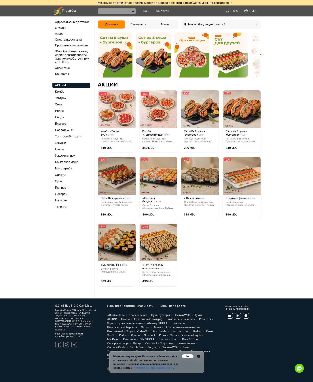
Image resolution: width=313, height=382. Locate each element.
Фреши (135, 335)
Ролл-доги (206, 319)
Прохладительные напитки (182, 327)
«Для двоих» (192, 198)
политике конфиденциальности (153, 367)
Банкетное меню (66, 162)
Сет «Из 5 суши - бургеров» (236, 133)
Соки (209, 331)
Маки (157, 327)
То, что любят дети (68, 136)
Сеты (58, 104)
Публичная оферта (172, 306)
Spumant (149, 335)
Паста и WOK (64, 130)
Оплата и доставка (68, 39)
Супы (58, 181)
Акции (59, 33)
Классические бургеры (122, 327)
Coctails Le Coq (155, 343)
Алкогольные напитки (182, 343)
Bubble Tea (136, 347)
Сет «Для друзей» (112, 198)
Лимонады (178, 323)
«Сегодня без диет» (148, 199)
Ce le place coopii (118, 343)
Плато (59, 149)
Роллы (59, 111)
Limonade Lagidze (191, 335)
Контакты (62, 74)
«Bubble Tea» (116, 315)
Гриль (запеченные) (130, 323)
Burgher (152, 347)
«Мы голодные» (111, 264)
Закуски (60, 143)
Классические (137, 315)
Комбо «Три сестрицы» (153, 133)
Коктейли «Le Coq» (120, 331)
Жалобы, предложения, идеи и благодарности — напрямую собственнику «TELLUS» (72, 56)
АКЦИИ (60, 85)
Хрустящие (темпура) (147, 319)
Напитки (61, 200)
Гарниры (60, 187)
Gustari (163, 339)
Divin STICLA (190, 339)
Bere (185, 347)
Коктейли (129, 339)
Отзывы (60, 28)
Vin (187, 331)
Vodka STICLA (145, 331)
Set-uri (145, 327)
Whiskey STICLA (156, 323)
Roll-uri (197, 331)
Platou (123, 335)
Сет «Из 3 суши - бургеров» (194, 133)
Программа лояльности (71, 45)
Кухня (198, 315)
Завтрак (60, 98)
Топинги (61, 207)
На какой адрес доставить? (206, 24)
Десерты (61, 194)
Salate (162, 331)
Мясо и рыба (63, 168)
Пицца (59, 117)
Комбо (60, 91)
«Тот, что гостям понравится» (153, 266)
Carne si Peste (116, 347)
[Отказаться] (198, 356)
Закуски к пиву (65, 155)
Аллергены (62, 68)
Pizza (162, 335)
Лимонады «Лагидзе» (180, 319)
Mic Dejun (113, 339)
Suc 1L (111, 335)
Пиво (174, 339)
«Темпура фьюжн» (237, 198)
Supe (110, 323)
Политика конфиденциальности (130, 306)
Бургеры (61, 123)
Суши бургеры (160, 315)
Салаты (60, 175)
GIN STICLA (146, 339)
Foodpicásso (67, 336)
